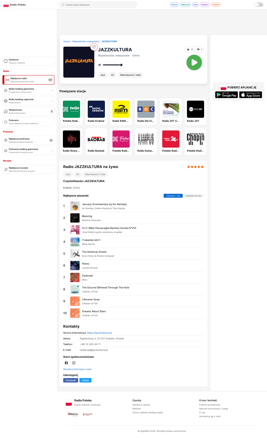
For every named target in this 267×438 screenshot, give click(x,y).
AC (112, 75)
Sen (195, 4)
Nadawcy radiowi (141, 404)
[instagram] (74, 363)
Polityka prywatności (209, 404)
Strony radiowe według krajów (147, 412)
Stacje (66, 41)
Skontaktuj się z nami (210, 416)
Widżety (136, 408)
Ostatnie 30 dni (193, 195)
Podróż (216, 4)
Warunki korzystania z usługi (213, 408)
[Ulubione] (94, 47)
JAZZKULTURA (109, 41)
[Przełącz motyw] (258, 4)
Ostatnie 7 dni (173, 195)
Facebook (71, 380)
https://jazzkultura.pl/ (99, 332)
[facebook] (66, 363)
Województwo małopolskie (85, 41)
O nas (202, 412)
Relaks (204, 4)
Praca (174, 4)
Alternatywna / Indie (130, 75)
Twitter (85, 380)
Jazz (102, 75)
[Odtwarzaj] (194, 62)
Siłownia (185, 4)
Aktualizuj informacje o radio (77, 369)
